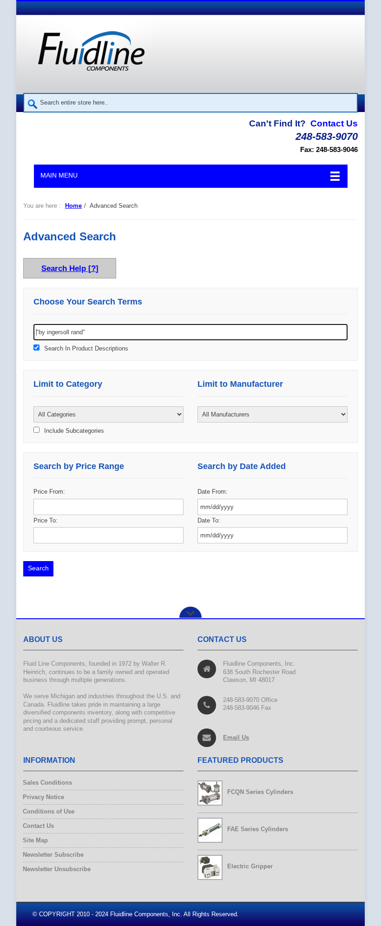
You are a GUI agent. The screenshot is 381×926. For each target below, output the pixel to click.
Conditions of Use (48, 811)
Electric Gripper (250, 866)
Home (73, 205)
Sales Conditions (47, 782)
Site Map (35, 840)
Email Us (236, 737)
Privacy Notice (43, 797)
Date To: (208, 520)
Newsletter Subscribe (53, 854)
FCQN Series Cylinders (260, 791)
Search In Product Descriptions (86, 348)
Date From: (212, 491)
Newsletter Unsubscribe (57, 869)
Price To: (45, 520)
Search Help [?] (70, 268)
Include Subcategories (74, 431)
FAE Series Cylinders (257, 829)
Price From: (49, 491)
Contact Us (334, 123)
